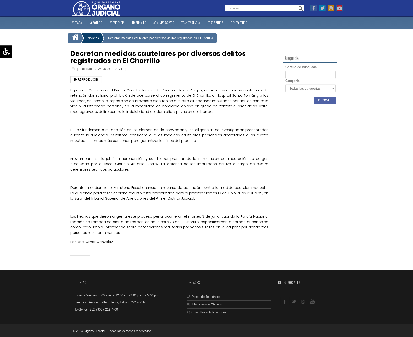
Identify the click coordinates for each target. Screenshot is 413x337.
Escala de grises (17, 86)
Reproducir (87, 79)
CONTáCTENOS (239, 22)
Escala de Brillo (16, 79)
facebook (285, 301)
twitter (294, 301)
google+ (303, 301)
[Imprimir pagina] (73, 69)
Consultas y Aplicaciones (208, 312)
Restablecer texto (18, 72)
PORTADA (76, 22)
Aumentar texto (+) (19, 58)
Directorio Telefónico (205, 297)
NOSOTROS (95, 22)
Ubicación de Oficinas (207, 304)
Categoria (292, 81)
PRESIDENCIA (116, 22)
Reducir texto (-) (17, 65)
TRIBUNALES (139, 22)
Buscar (325, 100)
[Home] (74, 38)
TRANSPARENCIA (190, 22)
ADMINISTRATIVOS (163, 22)
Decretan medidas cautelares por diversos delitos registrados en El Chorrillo (160, 38)
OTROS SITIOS (215, 22)
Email (130, 69)
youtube (312, 301)
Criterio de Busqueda (301, 67)
